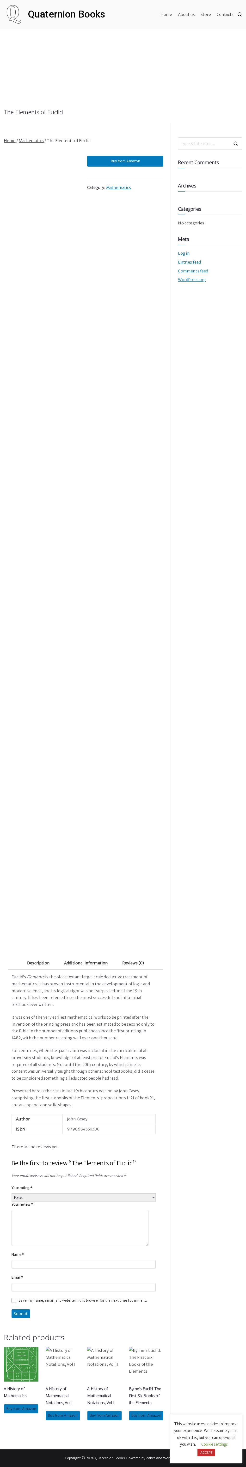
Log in (184, 253)
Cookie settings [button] (214, 1444)
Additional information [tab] (86, 963)
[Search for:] (210, 144)
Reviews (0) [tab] (133, 963)
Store (206, 14)
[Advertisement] (123, 72)
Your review (22, 1204)
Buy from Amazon (125, 161)
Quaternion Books (66, 14)
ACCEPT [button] (206, 1452)
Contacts (225, 14)
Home (166, 14)
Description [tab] (38, 963)
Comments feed (193, 271)
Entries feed (189, 262)
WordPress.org (192, 279)
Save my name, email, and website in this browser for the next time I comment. (83, 1300)
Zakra (150, 1458)
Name (18, 1254)
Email (17, 1277)
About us (186, 14)
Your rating (22, 1188)
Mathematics (31, 140)
